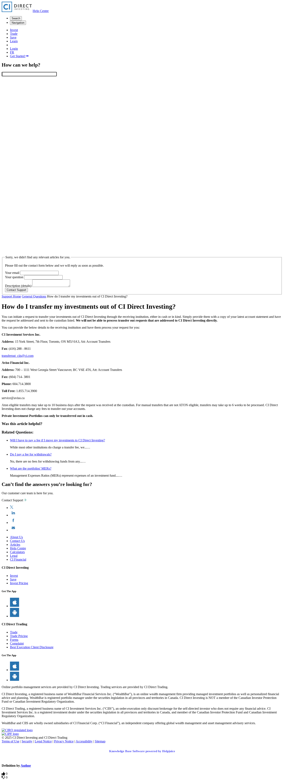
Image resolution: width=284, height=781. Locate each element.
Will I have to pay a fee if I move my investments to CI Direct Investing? (57, 440)
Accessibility (84, 741)
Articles (15, 544)
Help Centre (41, 11)
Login (14, 48)
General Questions (34, 296)
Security (27, 741)
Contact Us (17, 541)
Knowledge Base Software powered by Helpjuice (142, 751)
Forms (14, 639)
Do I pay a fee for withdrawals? (31, 454)
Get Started (18, 56)
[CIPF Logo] (10, 734)
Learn (14, 41)
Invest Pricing (19, 583)
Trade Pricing (19, 636)
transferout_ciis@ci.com (17, 355)
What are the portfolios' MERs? (30, 468)
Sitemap (100, 741)
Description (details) (18, 286)
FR (12, 52)
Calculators (17, 552)
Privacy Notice (64, 741)
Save (13, 37)
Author (26, 765)
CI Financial (18, 559)
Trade (13, 33)
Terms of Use (10, 741)
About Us (16, 537)
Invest (14, 30)
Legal (13, 556)
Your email (12, 273)
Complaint (17, 643)
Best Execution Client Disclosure (31, 647)
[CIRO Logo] (17, 730)
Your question (14, 277)
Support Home (11, 296)
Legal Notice (43, 741)
